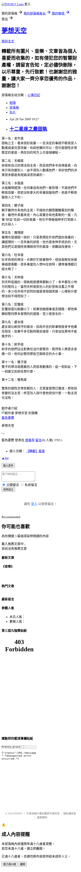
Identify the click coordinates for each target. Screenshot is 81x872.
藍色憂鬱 (8, 417)
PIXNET (18, 813)
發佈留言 (8, 489)
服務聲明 (42, 817)
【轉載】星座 (35, 451)
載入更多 (8, 465)
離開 (22, 864)
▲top (5, 458)
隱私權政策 (69, 813)
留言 (38, 440)
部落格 (14, 107)
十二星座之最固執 (28, 128)
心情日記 (34, 95)
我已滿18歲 (9, 864)
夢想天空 (14, 30)
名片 (12, 112)
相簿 (12, 103)
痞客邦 (30, 440)
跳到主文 (8, 41)
